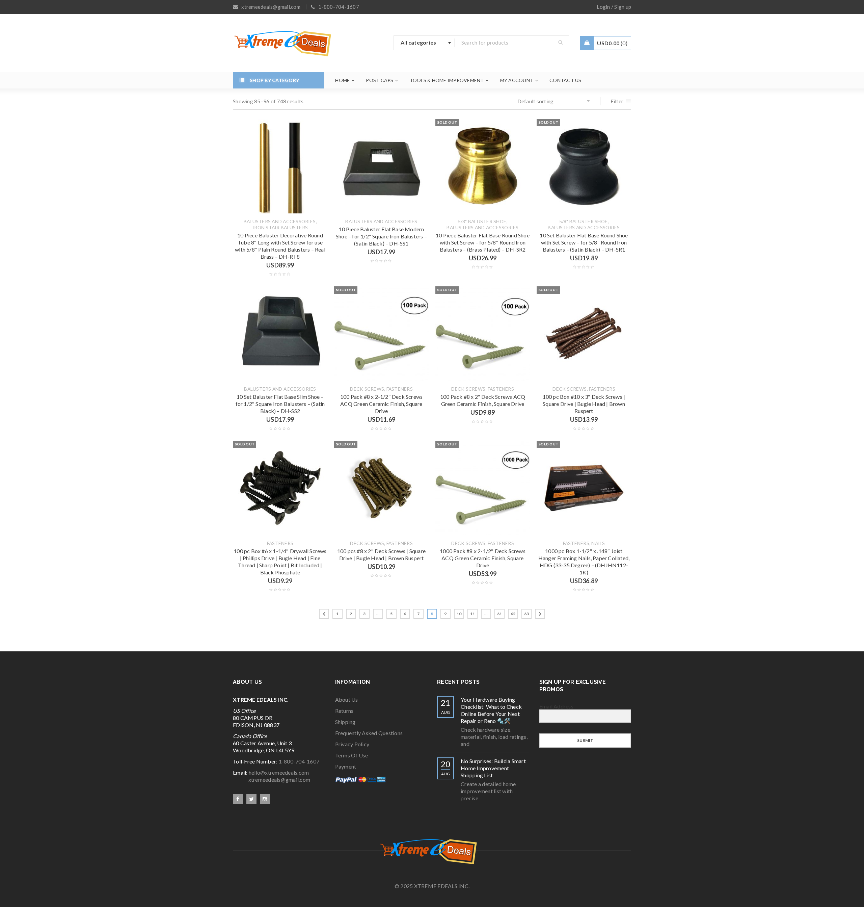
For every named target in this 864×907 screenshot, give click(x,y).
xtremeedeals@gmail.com (271, 779)
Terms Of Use (351, 755)
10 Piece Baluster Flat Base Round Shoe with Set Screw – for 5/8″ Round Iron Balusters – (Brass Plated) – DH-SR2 (483, 242)
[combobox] (424, 43)
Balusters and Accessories (280, 221)
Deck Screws (367, 389)
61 (499, 613)
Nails (598, 543)
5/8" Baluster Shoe (482, 221)
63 (526, 613)
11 (472, 613)
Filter (617, 101)
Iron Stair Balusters (280, 227)
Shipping (345, 722)
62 (513, 613)
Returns (344, 710)
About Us (346, 699)
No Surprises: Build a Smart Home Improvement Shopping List (493, 768)
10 (459, 613)
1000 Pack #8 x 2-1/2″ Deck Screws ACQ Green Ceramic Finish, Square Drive (482, 558)
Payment (345, 766)
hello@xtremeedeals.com (279, 772)
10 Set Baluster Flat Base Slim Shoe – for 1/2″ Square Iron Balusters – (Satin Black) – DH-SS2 (280, 403)
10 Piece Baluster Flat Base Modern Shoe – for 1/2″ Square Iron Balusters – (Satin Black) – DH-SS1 (381, 236)
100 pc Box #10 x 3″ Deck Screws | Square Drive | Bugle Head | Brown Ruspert (584, 403)
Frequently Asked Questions (369, 733)
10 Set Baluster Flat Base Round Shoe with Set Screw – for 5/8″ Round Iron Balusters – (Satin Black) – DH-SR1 (584, 242)
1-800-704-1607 (299, 761)
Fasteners (399, 389)
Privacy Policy (352, 744)
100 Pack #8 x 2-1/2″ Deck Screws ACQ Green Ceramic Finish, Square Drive (381, 403)
